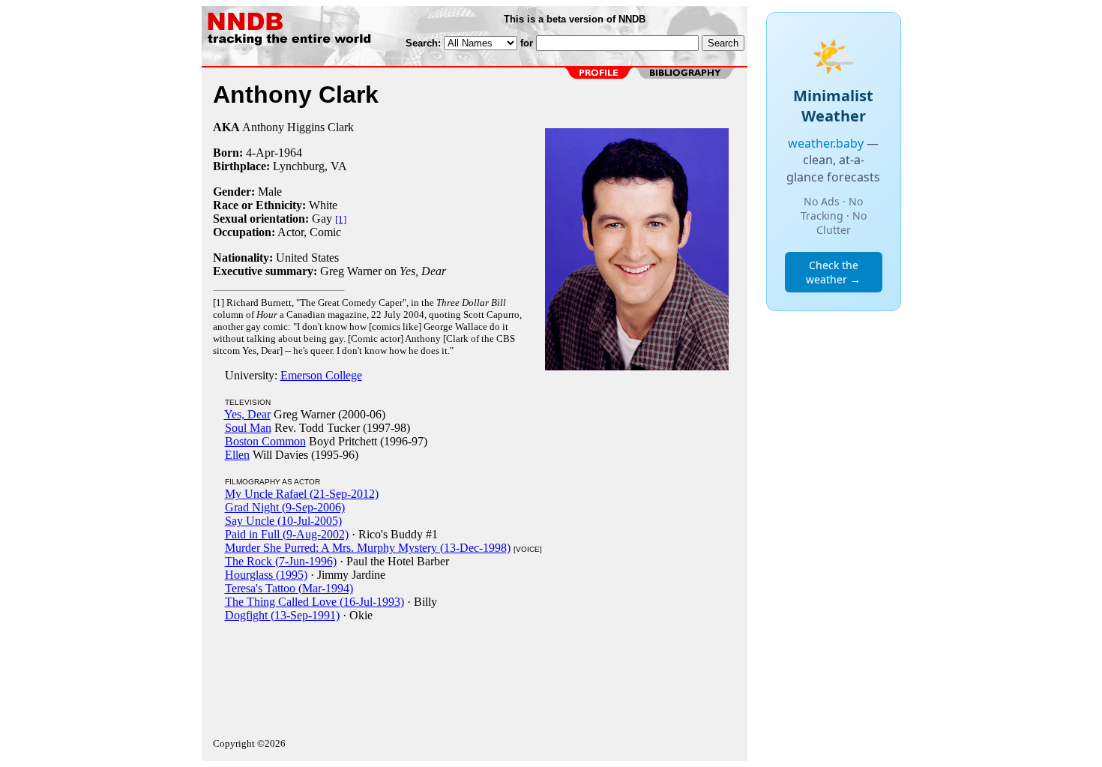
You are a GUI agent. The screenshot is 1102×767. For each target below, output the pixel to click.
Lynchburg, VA (310, 166)
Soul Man (248, 427)
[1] (340, 219)
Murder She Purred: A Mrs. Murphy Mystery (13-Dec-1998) (368, 547)
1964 (290, 152)
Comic (325, 232)
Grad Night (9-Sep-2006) (285, 507)
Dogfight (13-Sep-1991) (282, 615)
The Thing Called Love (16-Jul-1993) (314, 601)
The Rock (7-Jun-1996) (281, 561)
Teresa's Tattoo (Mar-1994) (289, 588)
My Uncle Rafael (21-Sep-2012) (302, 493)
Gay (322, 218)
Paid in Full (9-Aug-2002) (287, 534)
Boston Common (265, 441)
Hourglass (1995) (266, 574)
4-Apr (260, 152)
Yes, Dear (247, 414)
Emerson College (321, 375)
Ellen (237, 454)
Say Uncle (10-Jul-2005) (283, 520)
